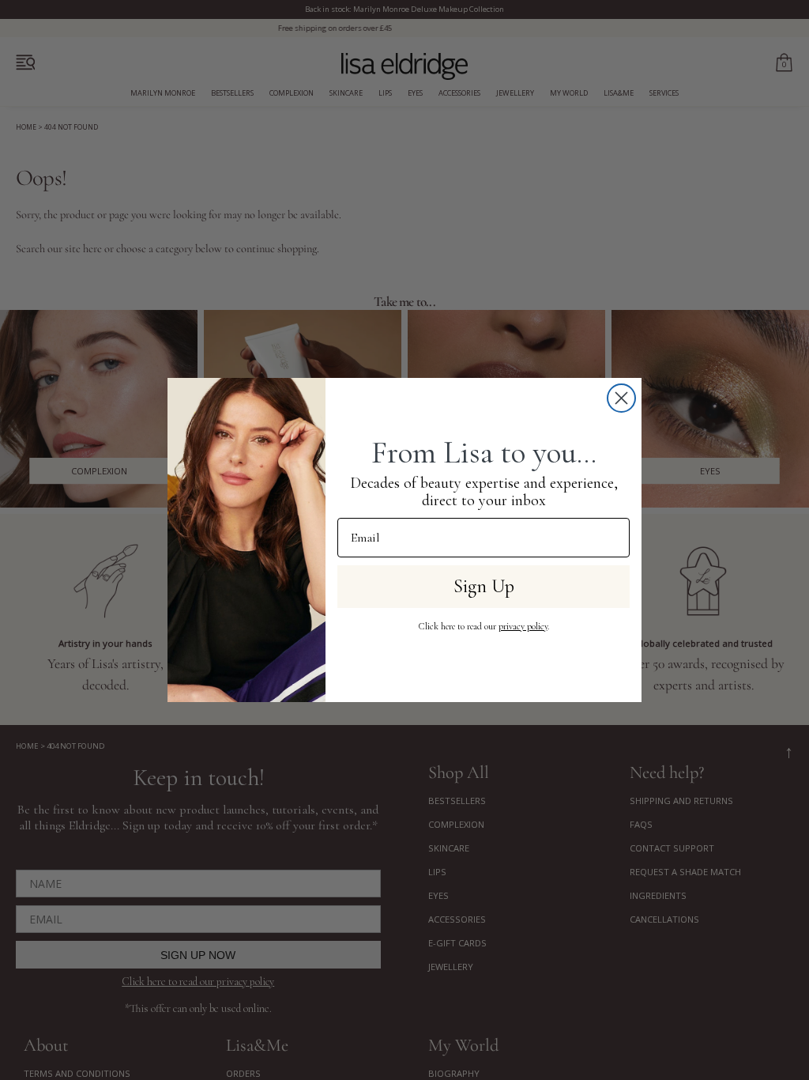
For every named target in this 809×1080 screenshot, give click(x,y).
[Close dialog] (621, 398)
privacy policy (523, 626)
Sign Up (483, 586)
